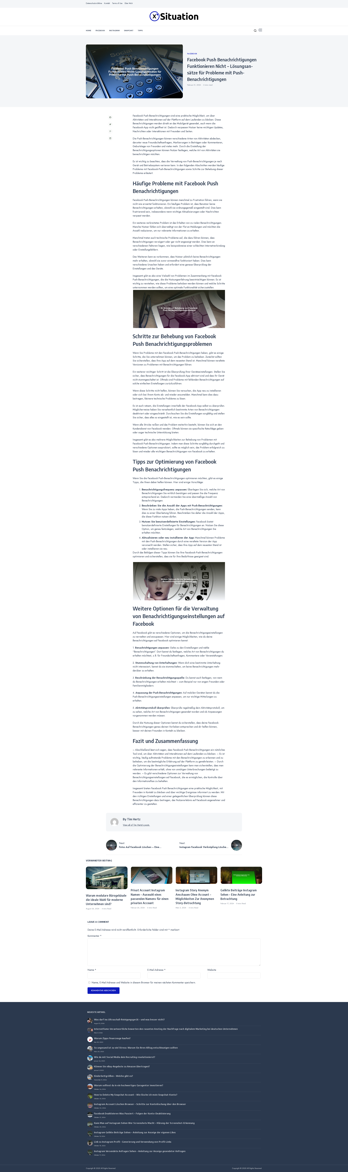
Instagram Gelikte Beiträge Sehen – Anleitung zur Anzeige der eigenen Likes (135, 1132)
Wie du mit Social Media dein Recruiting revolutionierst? (124, 1057)
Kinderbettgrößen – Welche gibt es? (113, 1076)
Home (88, 30)
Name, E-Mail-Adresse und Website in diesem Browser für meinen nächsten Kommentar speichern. (144, 982)
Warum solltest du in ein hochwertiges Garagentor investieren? (128, 1085)
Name (92, 970)
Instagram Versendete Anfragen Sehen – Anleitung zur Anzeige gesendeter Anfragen (140, 1151)
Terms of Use (117, 3)
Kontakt (107, 3)
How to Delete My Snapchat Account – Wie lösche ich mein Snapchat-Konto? (135, 1094)
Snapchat (128, 30)
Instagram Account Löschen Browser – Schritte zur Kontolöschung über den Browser (140, 1104)
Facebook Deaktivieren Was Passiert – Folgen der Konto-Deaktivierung (132, 1113)
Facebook (100, 30)
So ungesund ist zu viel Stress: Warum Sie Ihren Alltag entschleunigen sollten (136, 1047)
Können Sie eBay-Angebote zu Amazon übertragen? (122, 1066)
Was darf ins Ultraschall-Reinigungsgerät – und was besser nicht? (129, 1019)
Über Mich (129, 3)
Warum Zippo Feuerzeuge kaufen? (112, 1038)
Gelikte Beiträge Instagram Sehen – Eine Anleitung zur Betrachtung (238, 894)
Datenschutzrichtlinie (94, 3)
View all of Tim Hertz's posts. (136, 825)
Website (211, 970)
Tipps (140, 30)
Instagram (114, 30)
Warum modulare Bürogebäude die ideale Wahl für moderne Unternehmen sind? (106, 900)
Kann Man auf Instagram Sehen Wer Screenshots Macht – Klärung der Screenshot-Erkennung (144, 1123)
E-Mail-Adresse (156, 970)
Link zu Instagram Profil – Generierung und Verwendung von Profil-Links (132, 1141)
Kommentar (95, 936)
